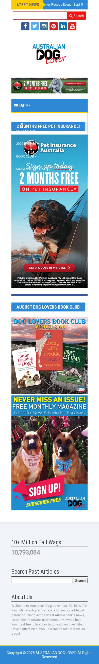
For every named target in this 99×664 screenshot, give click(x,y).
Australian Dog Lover (56, 653)
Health (22, 105)
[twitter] (35, 26)
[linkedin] (63, 26)
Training (23, 118)
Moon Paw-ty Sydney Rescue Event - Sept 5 (50, 4)
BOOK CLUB (25, 156)
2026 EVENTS (26, 144)
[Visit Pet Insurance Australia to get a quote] (49, 85)
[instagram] (44, 26)
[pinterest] (54, 26)
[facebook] (25, 26)
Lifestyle (24, 131)
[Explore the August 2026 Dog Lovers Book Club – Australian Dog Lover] (49, 392)
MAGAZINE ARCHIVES (32, 169)
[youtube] (72, 26)
